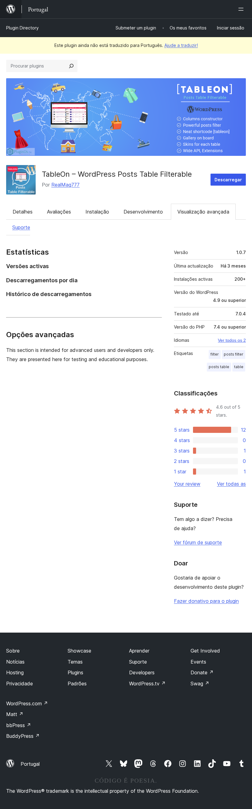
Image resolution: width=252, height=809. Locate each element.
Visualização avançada (203, 212)
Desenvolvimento (143, 212)
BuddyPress (23, 736)
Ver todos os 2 (232, 340)
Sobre (13, 651)
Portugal (30, 764)
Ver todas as (231, 484)
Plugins (75, 672)
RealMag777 (65, 185)
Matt (14, 714)
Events (198, 662)
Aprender (139, 651)
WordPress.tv (147, 683)
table (238, 366)
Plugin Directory (22, 27)
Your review (187, 484)
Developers (142, 672)
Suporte (21, 227)
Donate (202, 672)
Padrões (77, 683)
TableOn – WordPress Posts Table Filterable (118, 174)
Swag (200, 683)
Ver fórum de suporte (198, 542)
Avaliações (59, 212)
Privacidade (19, 683)
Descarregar (228, 179)
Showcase (79, 651)
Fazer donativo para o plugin (206, 601)
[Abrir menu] (242, 9)
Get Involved (205, 651)
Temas (75, 662)
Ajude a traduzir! (181, 45)
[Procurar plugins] (71, 66)
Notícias (15, 662)
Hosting (15, 672)
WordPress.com (27, 703)
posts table (219, 366)
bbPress (18, 725)
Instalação (97, 212)
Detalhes (23, 212)
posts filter (233, 354)
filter (215, 354)
